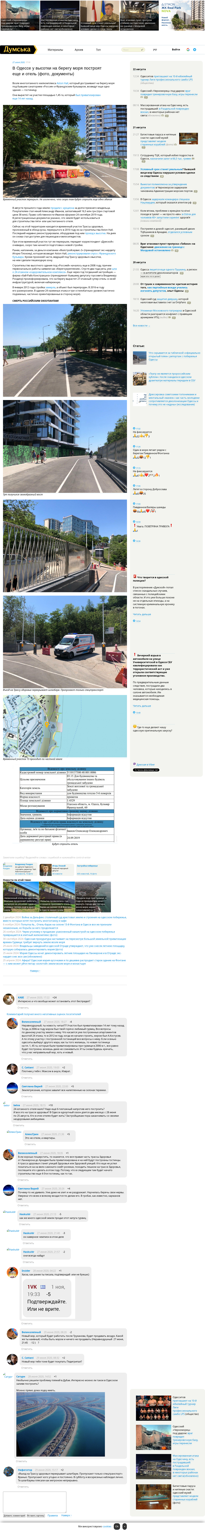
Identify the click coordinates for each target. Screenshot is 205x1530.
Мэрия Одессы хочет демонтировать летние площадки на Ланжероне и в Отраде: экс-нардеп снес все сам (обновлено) (62, 954)
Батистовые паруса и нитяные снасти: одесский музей (158, 136)
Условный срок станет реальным (161, 169)
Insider (26, 1270)
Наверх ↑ (35, 970)
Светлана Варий (32, 1086)
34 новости (57, 873)
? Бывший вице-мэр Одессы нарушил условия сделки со (167, 173)
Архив (79, 49)
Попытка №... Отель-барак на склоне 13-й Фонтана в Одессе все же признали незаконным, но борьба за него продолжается (57, 926)
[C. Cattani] (12, 1074)
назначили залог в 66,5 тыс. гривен (170, 158)
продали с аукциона (62, 208)
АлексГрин (31, 1134)
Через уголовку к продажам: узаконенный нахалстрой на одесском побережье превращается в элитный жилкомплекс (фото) (59, 933)
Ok (117, 1526)
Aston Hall (62, 83)
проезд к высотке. (95, 233)
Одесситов (147, 76)
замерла (50, 287)
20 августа (139, 262)
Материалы (55, 49)
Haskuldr (25, 1214)
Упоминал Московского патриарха (161, 310)
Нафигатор (25, 1470)
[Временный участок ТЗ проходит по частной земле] (65, 756)
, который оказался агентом (173, 202)
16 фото (93, 873)
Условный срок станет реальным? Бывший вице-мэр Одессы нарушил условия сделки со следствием (99, 26)
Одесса (144, 269)
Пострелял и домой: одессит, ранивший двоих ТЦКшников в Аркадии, (167, 230)
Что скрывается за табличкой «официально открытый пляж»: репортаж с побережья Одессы (174, 356)
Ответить (23, 1007)
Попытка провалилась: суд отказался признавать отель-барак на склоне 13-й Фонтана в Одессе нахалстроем (56, 905)
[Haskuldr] (9, 1212)
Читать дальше (142, 614)
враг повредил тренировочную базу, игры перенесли (168, 92)
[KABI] (8, 1004)
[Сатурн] (8, 1376)
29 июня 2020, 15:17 (46, 1470)
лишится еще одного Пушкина (167, 269)
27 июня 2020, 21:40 (48, 1233)
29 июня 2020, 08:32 (47, 1357)
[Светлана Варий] (12, 1092)
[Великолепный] (12, 1028)
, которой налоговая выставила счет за (164, 300)
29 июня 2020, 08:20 (55, 1332)
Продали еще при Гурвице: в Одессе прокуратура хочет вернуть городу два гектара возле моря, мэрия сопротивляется (91, 904)
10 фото (29, 873)
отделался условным (180, 232)
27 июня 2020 (18, 62)
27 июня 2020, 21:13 (44, 1214)
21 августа (139, 127)
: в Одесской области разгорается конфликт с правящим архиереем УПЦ (168, 314)
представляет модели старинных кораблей (153, 143)
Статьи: (139, 346)
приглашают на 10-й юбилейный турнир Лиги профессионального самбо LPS (166, 78)
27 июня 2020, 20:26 (53, 1188)
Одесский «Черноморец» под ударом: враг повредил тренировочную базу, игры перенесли (15, 24)
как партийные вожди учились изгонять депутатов (164, 289)
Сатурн (20, 1376)
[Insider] (12, 1277)
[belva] (6, 1105)
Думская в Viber (146, 764)
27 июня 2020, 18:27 (55, 1021)
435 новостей (83, 873)
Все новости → (141, 325)
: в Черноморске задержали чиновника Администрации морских (166, 189)
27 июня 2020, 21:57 (48, 1251)
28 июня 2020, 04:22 (44, 1270)
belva (17, 1105)
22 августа (139, 69)
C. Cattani (28, 1067)
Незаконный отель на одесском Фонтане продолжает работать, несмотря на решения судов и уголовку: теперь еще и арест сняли (20, 904)
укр (155, 49)
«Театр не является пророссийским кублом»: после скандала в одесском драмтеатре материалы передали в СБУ (172, 377)
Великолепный (31, 1021)
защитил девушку (167, 299)
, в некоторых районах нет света (159, 113)
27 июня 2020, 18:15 (34, 1105)
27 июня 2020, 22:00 (56, 1086)
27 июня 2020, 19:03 (47, 1067)
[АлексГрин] (14, 1132)
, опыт (175, 290)
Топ (98, 49)
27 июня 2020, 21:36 (52, 1134)
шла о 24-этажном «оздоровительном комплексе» (64, 270)
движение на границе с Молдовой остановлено (162, 248)
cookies (107, 1526)
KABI (21, 997)
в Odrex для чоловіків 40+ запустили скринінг (168, 216)
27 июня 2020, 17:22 (38, 997)
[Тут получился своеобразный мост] (65, 492)
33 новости (20, 873)
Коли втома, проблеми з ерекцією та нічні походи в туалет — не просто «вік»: (165, 212)
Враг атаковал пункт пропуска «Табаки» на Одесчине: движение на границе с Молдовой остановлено (137, 24)
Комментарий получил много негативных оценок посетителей (44, 1014)
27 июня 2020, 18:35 (51, 1153)
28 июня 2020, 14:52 (39, 1376)
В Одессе (146, 199)
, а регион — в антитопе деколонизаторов (168, 271)
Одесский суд (148, 299)
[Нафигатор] (8, 1476)
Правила (53, 1515)
